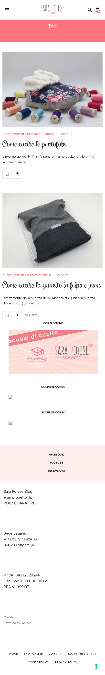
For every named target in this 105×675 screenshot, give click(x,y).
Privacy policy (66, 662)
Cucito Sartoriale (27, 134)
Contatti (55, 653)
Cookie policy (38, 662)
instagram (56, 470)
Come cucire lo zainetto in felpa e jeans (51, 286)
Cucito (7, 134)
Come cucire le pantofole (34, 145)
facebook (56, 454)
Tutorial (48, 134)
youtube (56, 462)
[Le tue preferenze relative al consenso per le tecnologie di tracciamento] (96, 666)
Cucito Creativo (26, 275)
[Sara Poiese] (53, 10)
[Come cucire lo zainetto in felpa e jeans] (52, 230)
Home (13, 653)
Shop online (33, 653)
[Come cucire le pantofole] (52, 89)
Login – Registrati (82, 653)
